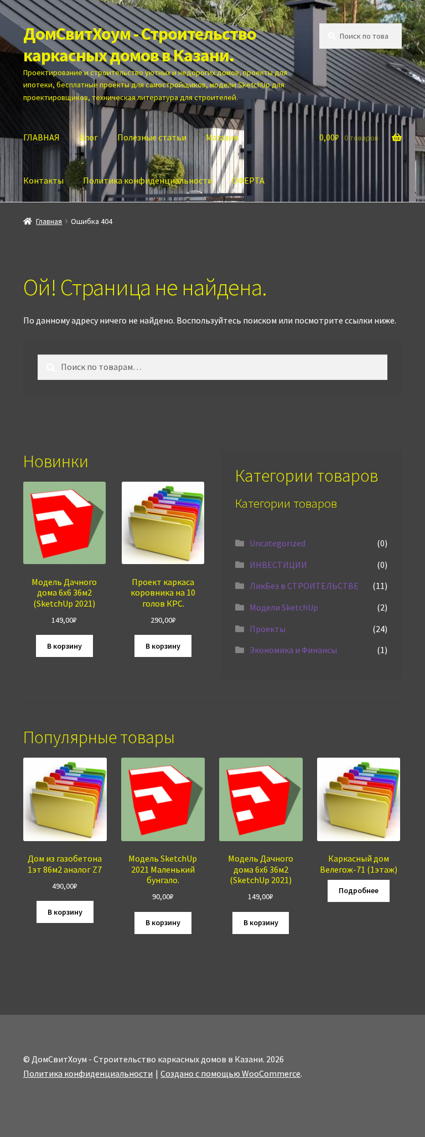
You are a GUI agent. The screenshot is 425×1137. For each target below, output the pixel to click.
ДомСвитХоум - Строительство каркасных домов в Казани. (139, 44)
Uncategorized (277, 543)
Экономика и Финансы (293, 649)
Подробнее (359, 890)
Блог (88, 137)
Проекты (268, 628)
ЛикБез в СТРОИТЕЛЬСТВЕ (304, 585)
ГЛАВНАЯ (41, 137)
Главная (49, 221)
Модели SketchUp (284, 607)
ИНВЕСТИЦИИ (278, 564)
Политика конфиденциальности (147, 180)
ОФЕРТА (248, 180)
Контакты (43, 180)
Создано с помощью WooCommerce (230, 1073)
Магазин (222, 137)
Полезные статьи (151, 137)
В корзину (64, 646)
